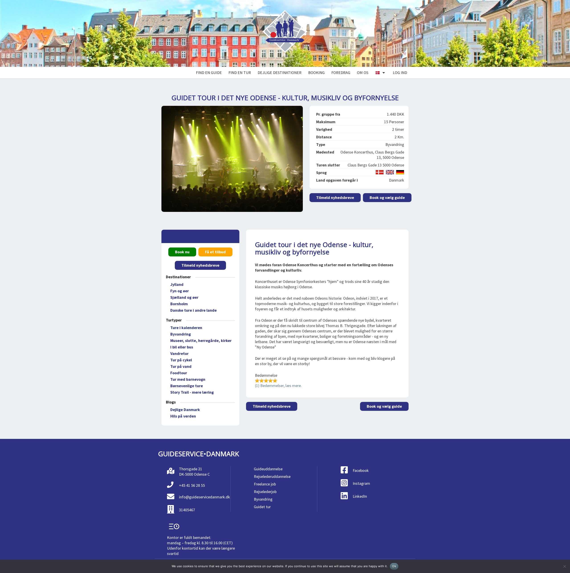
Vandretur (179, 353)
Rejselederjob (265, 491)
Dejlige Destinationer (279, 72)
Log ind (400, 72)
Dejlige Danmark (185, 409)
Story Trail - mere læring (192, 392)
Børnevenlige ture (186, 385)
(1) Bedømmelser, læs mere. (278, 385)
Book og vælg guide (387, 197)
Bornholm (179, 303)
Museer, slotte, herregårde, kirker (201, 340)
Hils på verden (183, 416)
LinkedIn (360, 496)
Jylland (176, 284)
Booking (316, 72)
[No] (564, 566)
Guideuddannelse (268, 468)
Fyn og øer (179, 290)
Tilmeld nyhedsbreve (335, 197)
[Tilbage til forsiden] (285, 33)
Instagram (361, 483)
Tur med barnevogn (187, 379)
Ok (394, 566)
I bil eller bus (181, 347)
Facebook (361, 470)
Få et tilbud (215, 251)
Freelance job (265, 484)
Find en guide (209, 72)
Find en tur (239, 72)
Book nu (182, 251)
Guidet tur (262, 506)
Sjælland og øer (184, 297)
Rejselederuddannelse (272, 476)
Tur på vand (180, 366)
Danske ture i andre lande (193, 310)
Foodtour (178, 372)
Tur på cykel (181, 359)
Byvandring (180, 334)
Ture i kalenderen (186, 327)
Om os (362, 72)
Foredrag (340, 72)
